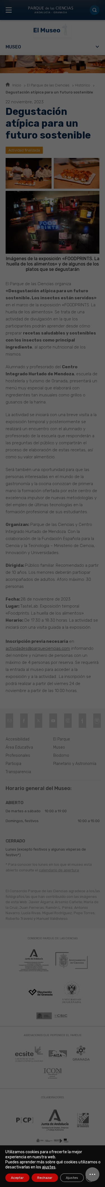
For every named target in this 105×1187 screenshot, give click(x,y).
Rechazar (44, 1178)
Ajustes (72, 1178)
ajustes (48, 1167)
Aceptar (17, 1178)
